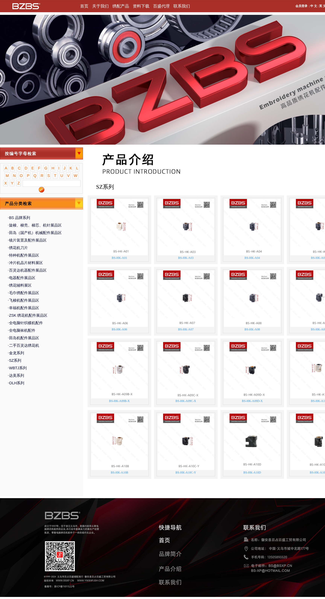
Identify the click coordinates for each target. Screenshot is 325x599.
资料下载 (141, 6)
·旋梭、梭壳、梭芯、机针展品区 (35, 225)
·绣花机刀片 (18, 248)
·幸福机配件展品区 (23, 308)
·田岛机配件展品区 (23, 338)
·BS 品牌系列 (19, 218)
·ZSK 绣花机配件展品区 (27, 315)
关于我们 (100, 6)
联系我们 (181, 6)
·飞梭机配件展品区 (23, 300)
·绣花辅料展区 (20, 285)
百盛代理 (161, 6)
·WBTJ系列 (17, 368)
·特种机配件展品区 (23, 255)
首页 (84, 6)
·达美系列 (16, 375)
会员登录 (301, 6)
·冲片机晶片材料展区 (25, 263)
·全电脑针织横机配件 (25, 323)
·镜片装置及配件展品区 (27, 240)
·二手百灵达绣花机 (23, 345)
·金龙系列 (16, 353)
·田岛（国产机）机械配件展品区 (35, 233)
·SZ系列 (14, 360)
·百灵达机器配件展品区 (27, 270)
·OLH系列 (16, 383)
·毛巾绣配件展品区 (23, 293)
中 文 (313, 6)
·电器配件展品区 (21, 278)
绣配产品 (120, 6)
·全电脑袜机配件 (21, 330)
